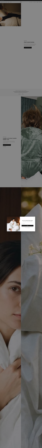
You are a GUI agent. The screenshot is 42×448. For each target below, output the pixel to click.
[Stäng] (34, 217)
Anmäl (27, 225)
